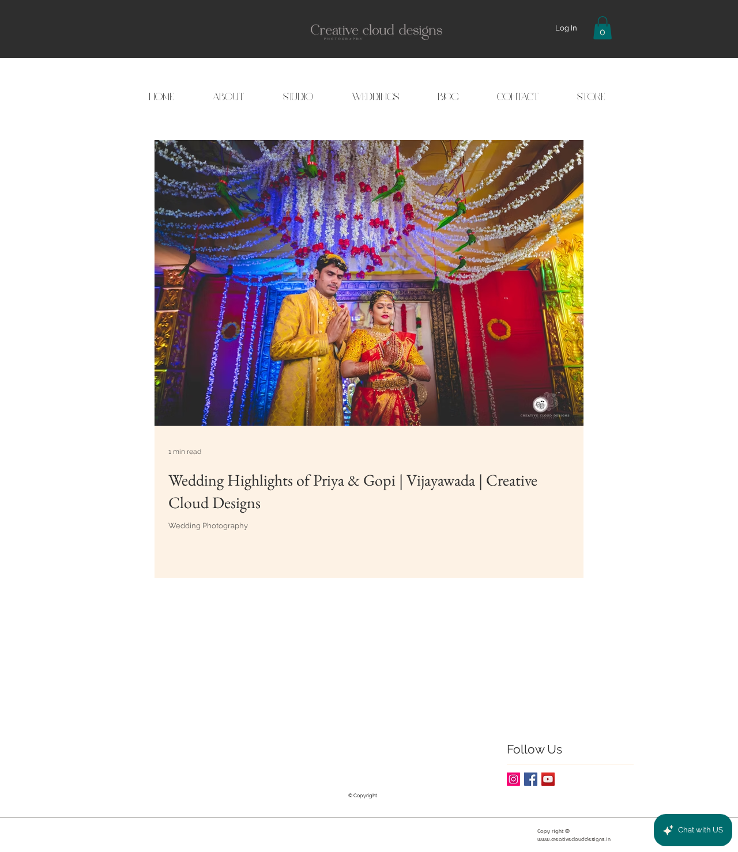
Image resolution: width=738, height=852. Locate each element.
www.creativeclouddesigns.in (574, 839)
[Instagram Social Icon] (513, 779)
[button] (602, 28)
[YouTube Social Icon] (548, 779)
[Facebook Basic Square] (530, 779)
